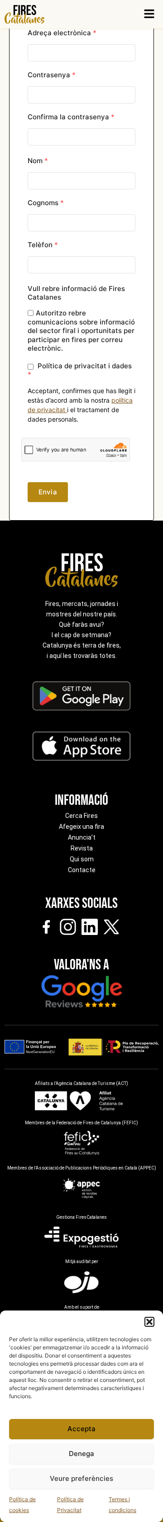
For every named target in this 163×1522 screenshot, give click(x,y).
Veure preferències (81, 1478)
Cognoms (46, 202)
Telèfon (43, 244)
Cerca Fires (81, 815)
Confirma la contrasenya (71, 117)
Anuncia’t (82, 837)
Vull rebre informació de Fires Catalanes (76, 292)
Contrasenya (52, 74)
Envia (47, 492)
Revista (82, 848)
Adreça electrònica (62, 32)
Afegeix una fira (81, 826)
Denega (81, 1453)
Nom (38, 160)
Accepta (81, 1428)
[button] (149, 1321)
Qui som (82, 859)
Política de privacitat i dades (80, 370)
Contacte (82, 870)
